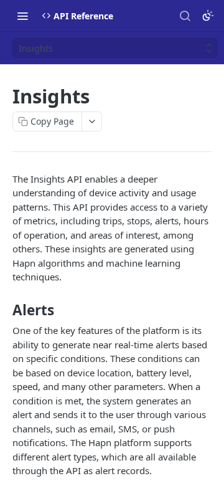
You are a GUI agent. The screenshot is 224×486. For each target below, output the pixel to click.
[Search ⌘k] (185, 16)
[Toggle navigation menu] (22, 16)
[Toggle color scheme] (208, 16)
